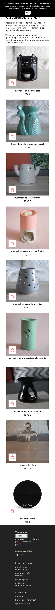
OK (27, 13)
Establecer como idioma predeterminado (27, 540)
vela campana (20, 25)
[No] (51, 8)
